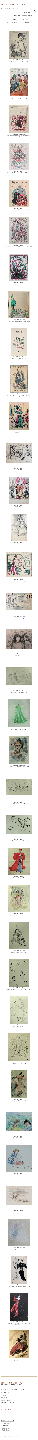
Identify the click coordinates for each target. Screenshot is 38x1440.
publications (27, 15)
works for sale (11, 22)
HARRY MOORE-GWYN (14, 4)
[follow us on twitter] (3, 1429)
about (17, 12)
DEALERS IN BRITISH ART (11, 8)
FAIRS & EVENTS (6, 1423)
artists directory (28, 22)
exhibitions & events (28, 19)
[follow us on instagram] (7, 1429)
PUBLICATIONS (5, 1425)
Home (15, 19)
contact (27, 12)
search (17, 15)
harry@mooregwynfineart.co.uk (9, 1406)
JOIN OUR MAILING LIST (10, 1436)
